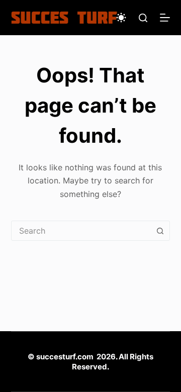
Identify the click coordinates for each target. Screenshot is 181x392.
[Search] (143, 18)
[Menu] (165, 18)
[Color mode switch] (121, 18)
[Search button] (159, 230)
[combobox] (81, 231)
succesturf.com (65, 356)
